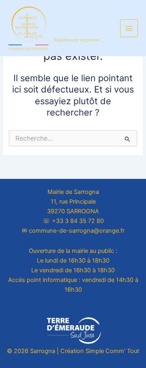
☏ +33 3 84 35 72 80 (73, 221)
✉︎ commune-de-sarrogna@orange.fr (73, 230)
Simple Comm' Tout (112, 351)
